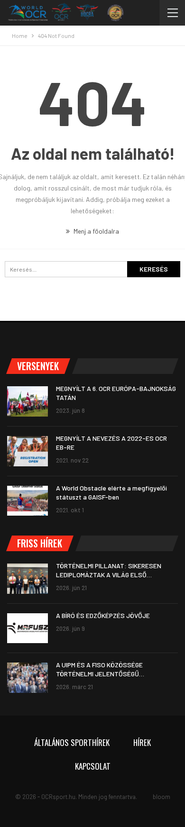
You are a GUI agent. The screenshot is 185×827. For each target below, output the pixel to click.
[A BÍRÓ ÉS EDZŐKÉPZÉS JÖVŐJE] (27, 628)
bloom (161, 796)
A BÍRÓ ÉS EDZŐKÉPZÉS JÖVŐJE (103, 615)
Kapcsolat (93, 766)
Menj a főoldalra (95, 231)
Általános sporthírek (72, 742)
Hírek (142, 742)
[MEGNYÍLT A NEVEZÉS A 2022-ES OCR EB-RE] (27, 451)
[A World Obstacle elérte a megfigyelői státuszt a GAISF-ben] (27, 501)
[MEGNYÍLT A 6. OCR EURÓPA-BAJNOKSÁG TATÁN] (27, 401)
